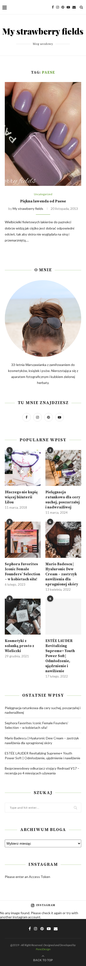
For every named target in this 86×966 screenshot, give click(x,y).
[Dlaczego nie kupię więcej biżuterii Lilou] (23, 468)
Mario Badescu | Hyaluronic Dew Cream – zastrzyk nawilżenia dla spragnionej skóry (61, 574)
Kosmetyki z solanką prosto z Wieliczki (19, 646)
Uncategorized (43, 194)
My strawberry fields (28, 208)
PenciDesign (43, 949)
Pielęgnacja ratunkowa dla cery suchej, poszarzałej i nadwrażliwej (62, 500)
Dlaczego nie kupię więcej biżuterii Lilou (21, 497)
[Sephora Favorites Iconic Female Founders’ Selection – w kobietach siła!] (23, 540)
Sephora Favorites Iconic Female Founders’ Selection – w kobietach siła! (22, 572)
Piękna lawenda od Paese (43, 201)
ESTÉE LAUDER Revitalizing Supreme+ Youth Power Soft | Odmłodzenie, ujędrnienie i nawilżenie (60, 656)
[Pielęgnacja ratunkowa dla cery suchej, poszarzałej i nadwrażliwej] (63, 468)
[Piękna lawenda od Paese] (43, 134)
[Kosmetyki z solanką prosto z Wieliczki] (23, 617)
